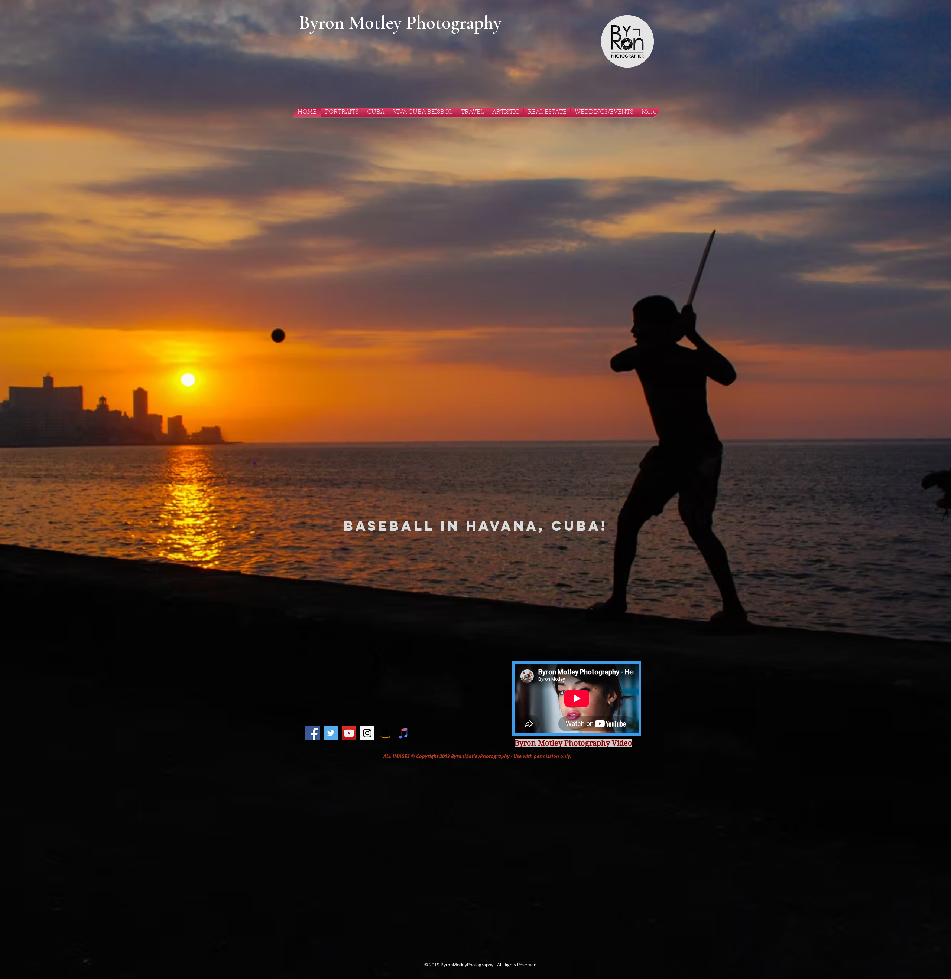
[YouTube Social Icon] (349, 733)
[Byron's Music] (403, 733)
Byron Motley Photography (400, 22)
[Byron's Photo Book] (385, 733)
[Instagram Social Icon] (367, 733)
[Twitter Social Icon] (331, 733)
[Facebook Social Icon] (312, 733)
